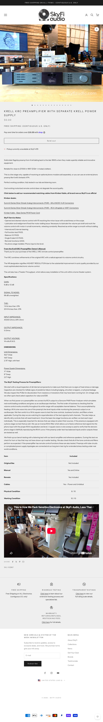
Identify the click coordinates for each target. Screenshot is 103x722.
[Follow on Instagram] (51, 673)
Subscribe (33, 664)
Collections (72, 644)
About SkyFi (72, 640)
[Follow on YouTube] (58, 673)
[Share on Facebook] (13, 562)
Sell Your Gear (73, 653)
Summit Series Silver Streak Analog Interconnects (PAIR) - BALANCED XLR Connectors (39, 203)
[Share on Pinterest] (20, 562)
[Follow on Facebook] (45, 673)
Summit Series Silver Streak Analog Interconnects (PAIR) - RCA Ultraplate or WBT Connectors (41, 208)
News (70, 648)
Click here (44, 594)
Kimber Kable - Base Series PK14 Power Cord (22, 213)
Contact (71, 665)
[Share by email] (23, 562)
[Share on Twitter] (16, 562)
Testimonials (73, 661)
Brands (70, 657)
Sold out (51, 141)
